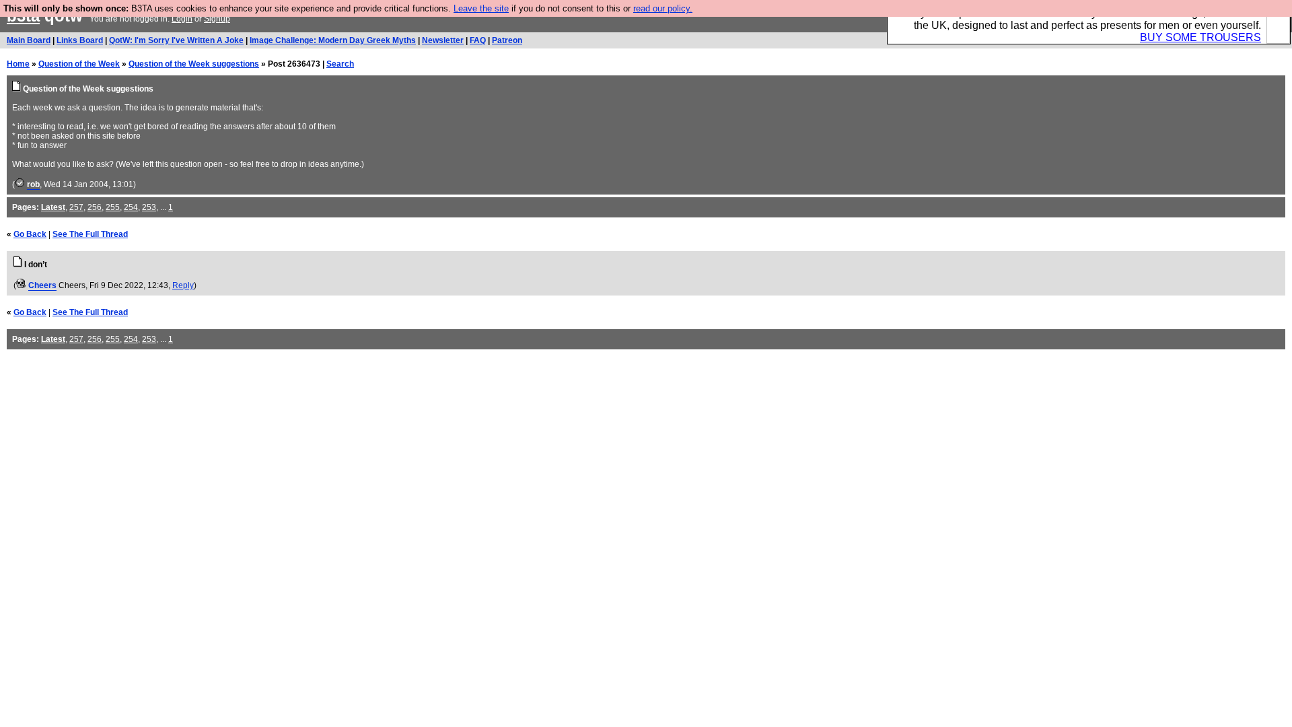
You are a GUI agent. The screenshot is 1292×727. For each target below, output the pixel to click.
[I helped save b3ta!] (20, 184)
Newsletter (443, 40)
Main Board (28, 40)
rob (33, 184)
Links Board (80, 40)
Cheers (42, 285)
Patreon (507, 40)
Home (18, 64)
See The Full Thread (90, 234)
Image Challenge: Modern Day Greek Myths (333, 40)
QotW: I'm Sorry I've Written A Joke (176, 40)
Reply (183, 285)
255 (113, 207)
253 (149, 207)
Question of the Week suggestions (194, 64)
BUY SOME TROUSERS (1200, 37)
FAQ (478, 40)
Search (340, 64)
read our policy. (662, 8)
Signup (217, 19)
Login (182, 19)
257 (76, 207)
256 (94, 207)
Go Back (29, 234)
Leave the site (481, 8)
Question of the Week (79, 64)
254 (131, 207)
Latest (53, 207)
